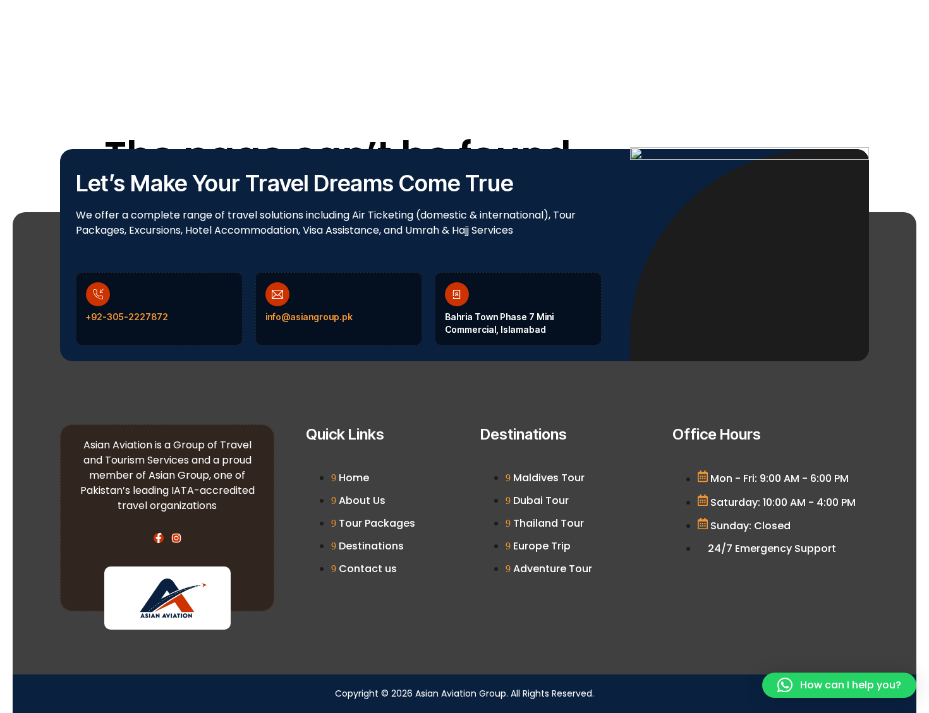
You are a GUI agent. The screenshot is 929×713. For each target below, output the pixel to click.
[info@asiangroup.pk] (277, 294)
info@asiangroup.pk (309, 316)
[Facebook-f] (159, 538)
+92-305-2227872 (127, 316)
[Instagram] (176, 538)
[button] (839, 685)
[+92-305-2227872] (98, 294)
